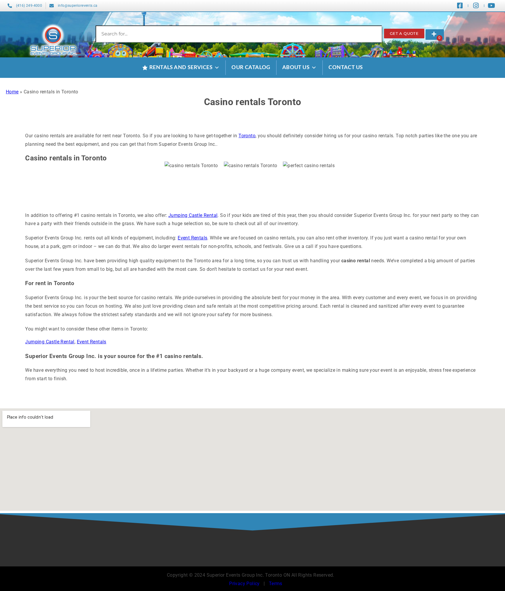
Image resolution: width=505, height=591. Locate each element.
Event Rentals (192, 238)
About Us (295, 67)
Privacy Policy (244, 583)
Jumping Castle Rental (192, 215)
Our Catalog (250, 67)
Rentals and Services (180, 67)
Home (12, 92)
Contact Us (345, 67)
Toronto (246, 135)
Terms (275, 583)
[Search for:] (239, 34)
